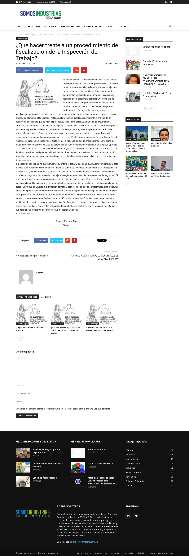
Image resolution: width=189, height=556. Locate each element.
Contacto (123, 26)
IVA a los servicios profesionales (32, 255)
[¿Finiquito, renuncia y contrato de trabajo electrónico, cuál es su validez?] (67, 314)
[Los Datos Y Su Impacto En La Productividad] (133, 97)
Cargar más (148, 108)
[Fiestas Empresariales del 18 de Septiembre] (162, 163)
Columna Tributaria (135, 481)
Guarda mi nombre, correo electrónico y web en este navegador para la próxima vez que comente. (64, 409)
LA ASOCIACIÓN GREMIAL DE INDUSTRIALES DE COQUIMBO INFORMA (94, 257)
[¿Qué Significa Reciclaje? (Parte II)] (162, 133)
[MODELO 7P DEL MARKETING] (78, 467)
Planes (109, 26)
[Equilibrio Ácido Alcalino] (23, 481)
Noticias (49, 26)
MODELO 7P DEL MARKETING (101, 463)
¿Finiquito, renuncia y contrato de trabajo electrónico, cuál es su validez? (65, 330)
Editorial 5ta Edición (97, 449)
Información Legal (165, 553)
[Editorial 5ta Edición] (78, 453)
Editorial (155, 170)
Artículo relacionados (27, 297)
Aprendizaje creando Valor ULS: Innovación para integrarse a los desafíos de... (102, 481)
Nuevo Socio (131, 140)
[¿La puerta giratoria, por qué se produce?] (32, 314)
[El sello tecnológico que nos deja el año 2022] (23, 453)
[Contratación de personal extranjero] (133, 65)
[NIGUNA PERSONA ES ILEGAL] (133, 51)
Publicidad (140, 553)
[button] (169, 26)
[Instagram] (166, 2)
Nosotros (34, 26)
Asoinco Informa (70, 26)
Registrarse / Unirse (67, 2)
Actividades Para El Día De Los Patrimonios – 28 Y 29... (136, 176)
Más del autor (47, 297)
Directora (130, 485)
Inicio (21, 26)
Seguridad (156, 140)
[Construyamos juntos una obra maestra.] (23, 467)
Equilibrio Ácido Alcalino (45, 478)
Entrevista (130, 454)
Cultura (129, 170)
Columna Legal (29, 34)
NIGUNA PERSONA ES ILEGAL (156, 47)
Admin (22, 64)
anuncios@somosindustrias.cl (84, 541)
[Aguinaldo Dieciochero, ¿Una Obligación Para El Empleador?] (102, 314)
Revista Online (92, 26)
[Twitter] (171, 2)
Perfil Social (131, 476)
